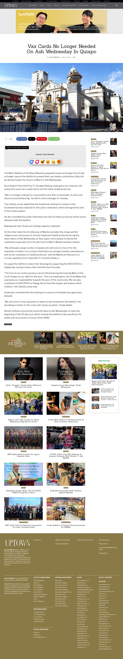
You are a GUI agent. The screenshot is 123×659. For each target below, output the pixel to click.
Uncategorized (8, 324)
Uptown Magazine (54, 57)
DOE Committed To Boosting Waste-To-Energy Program (107, 390)
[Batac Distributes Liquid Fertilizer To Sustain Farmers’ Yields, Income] (95, 398)
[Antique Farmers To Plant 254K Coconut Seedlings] (95, 406)
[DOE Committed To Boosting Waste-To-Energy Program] (95, 390)
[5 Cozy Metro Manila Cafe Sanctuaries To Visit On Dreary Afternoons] (113, 179)
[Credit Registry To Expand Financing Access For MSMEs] (113, 255)
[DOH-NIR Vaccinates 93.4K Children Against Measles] (113, 231)
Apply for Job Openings (62, 540)
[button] (116, 5)
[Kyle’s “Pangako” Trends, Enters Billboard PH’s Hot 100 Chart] (113, 141)
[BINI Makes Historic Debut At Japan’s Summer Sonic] (113, 192)
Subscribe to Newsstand (85, 540)
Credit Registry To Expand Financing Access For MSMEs (98, 256)
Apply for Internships (61, 544)
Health (93, 215)
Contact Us (37, 540)
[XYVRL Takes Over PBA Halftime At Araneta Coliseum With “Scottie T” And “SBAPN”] (113, 204)
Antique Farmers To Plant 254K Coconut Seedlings (107, 406)
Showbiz (93, 139)
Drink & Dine (94, 176)
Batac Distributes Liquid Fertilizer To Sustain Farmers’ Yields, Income (109, 398)
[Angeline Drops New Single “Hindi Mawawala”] (113, 153)
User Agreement (104, 540)
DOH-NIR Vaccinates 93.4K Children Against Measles (99, 232)
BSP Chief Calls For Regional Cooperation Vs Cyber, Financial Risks (100, 244)
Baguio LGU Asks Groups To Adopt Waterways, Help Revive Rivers (100, 167)
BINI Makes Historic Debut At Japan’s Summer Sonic (98, 193)
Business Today (95, 241)
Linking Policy (103, 553)
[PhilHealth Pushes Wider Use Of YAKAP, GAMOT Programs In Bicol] (113, 218)
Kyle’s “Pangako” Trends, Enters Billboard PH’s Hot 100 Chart (100, 143)
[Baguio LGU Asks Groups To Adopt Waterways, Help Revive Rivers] (113, 165)
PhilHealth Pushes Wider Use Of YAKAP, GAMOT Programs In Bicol (99, 220)
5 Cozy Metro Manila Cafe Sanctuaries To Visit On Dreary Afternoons (98, 181)
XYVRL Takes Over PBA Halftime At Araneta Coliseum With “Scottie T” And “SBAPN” (100, 206)
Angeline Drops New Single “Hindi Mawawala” (98, 155)
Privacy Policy (103, 544)
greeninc (93, 163)
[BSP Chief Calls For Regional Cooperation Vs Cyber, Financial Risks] (113, 243)
